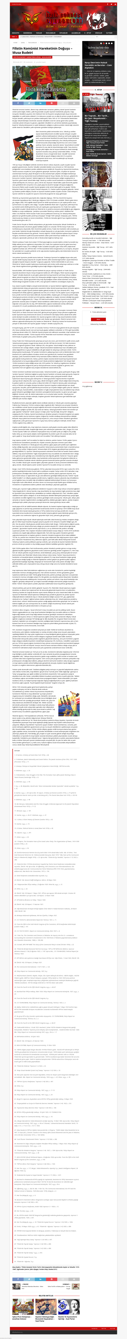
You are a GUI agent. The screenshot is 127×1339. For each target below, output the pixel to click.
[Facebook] (107, 4)
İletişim (109, 33)
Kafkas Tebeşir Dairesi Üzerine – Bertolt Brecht (97, 264)
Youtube (112, 1328)
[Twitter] (111, 4)
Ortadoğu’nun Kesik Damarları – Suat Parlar (97, 158)
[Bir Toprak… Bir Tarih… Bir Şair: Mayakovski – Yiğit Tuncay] (98, 119)
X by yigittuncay (87, 394)
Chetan (6, 1338)
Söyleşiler (63, 33)
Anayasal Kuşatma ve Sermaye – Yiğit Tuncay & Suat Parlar (97, 150)
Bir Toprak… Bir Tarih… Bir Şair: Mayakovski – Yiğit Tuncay (97, 126)
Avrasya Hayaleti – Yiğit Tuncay (92, 277)
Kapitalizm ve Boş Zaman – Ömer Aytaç (95, 273)
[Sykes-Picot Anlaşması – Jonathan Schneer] (23, 1307)
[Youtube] (115, 4)
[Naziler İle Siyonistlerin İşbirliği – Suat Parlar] (69, 1307)
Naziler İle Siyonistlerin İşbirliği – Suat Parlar (67, 1318)
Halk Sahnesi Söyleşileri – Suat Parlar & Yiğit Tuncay (97, 154)
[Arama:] (105, 37)
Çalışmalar (76, 33)
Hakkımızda (27, 33)
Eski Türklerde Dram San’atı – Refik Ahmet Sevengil (98, 162)
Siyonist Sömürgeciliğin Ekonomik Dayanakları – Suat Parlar (45, 1319)
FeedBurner (102, 332)
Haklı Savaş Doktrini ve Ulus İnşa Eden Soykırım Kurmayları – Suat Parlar (97, 66)
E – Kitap (87, 33)
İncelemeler (50, 33)
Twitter (103, 1328)
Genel (23, 43)
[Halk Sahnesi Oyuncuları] (63, 30)
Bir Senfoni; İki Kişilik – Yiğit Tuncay (93, 259)
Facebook (94, 1328)
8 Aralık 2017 (18, 62)
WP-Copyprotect (9, 1338)
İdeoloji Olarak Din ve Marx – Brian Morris (95, 250)
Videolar (98, 33)
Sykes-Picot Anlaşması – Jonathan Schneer (22, 1318)
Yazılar (39, 33)
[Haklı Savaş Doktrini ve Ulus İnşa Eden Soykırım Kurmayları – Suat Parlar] (98, 50)
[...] (107, 90)
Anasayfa (15, 33)
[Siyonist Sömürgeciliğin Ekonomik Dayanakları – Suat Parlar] (46, 1307)
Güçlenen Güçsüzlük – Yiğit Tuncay (93, 255)
